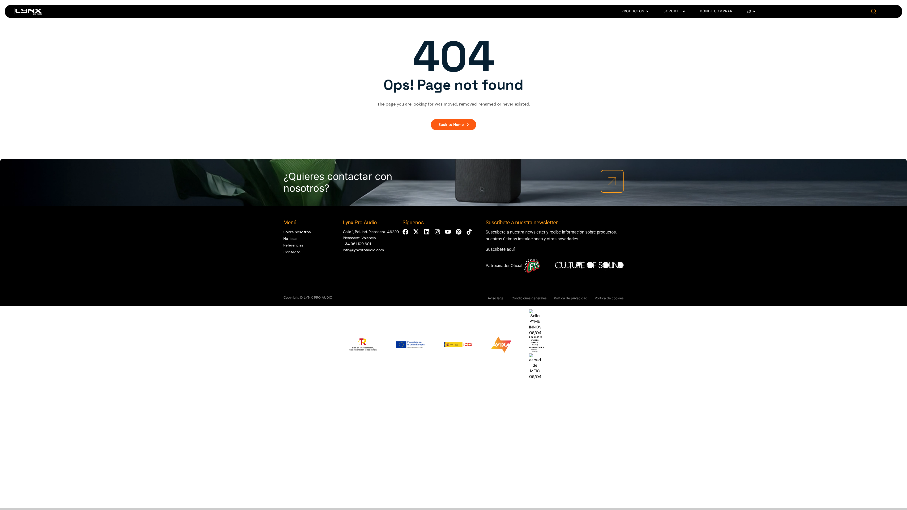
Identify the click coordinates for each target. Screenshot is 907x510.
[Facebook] (405, 232)
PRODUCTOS (632, 11)
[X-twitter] (416, 232)
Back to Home (451, 124)
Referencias (293, 245)
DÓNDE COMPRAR (716, 11)
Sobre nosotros (297, 232)
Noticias (290, 238)
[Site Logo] (28, 12)
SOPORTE (672, 11)
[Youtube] (448, 232)
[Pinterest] (459, 232)
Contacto (291, 252)
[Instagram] (437, 232)
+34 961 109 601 (357, 243)
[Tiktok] (469, 232)
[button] (873, 11)
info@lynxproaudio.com (363, 249)
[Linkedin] (427, 232)
